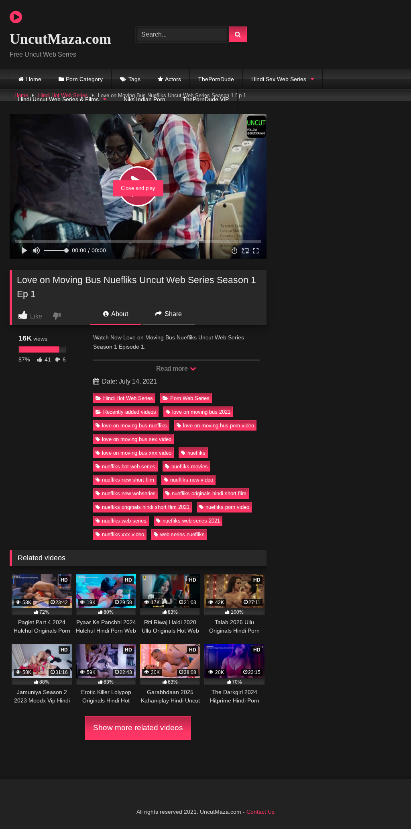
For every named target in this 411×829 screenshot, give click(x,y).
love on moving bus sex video (136, 439)
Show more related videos (138, 727)
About (119, 313)
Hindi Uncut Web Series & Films (58, 99)
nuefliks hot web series (128, 467)
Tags (134, 79)
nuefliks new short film (128, 480)
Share (172, 313)
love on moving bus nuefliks (134, 426)
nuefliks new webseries (129, 493)
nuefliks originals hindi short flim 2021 (145, 507)
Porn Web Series (190, 398)
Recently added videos (129, 412)
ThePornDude (216, 79)
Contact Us (260, 812)
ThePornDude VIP (206, 99)
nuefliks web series (124, 521)
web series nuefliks (182, 534)
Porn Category (84, 79)
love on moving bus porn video (218, 426)
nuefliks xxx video (123, 534)
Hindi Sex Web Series (278, 79)
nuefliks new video (191, 480)
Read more (172, 368)
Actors (173, 79)
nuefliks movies (189, 467)
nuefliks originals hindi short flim (209, 493)
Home (33, 79)
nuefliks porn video (227, 507)
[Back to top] (386, 805)
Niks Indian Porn (144, 99)
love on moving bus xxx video (136, 453)
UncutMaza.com (60, 39)
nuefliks (196, 453)
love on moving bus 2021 (201, 412)
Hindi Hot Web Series (128, 398)
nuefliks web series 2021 (191, 521)
